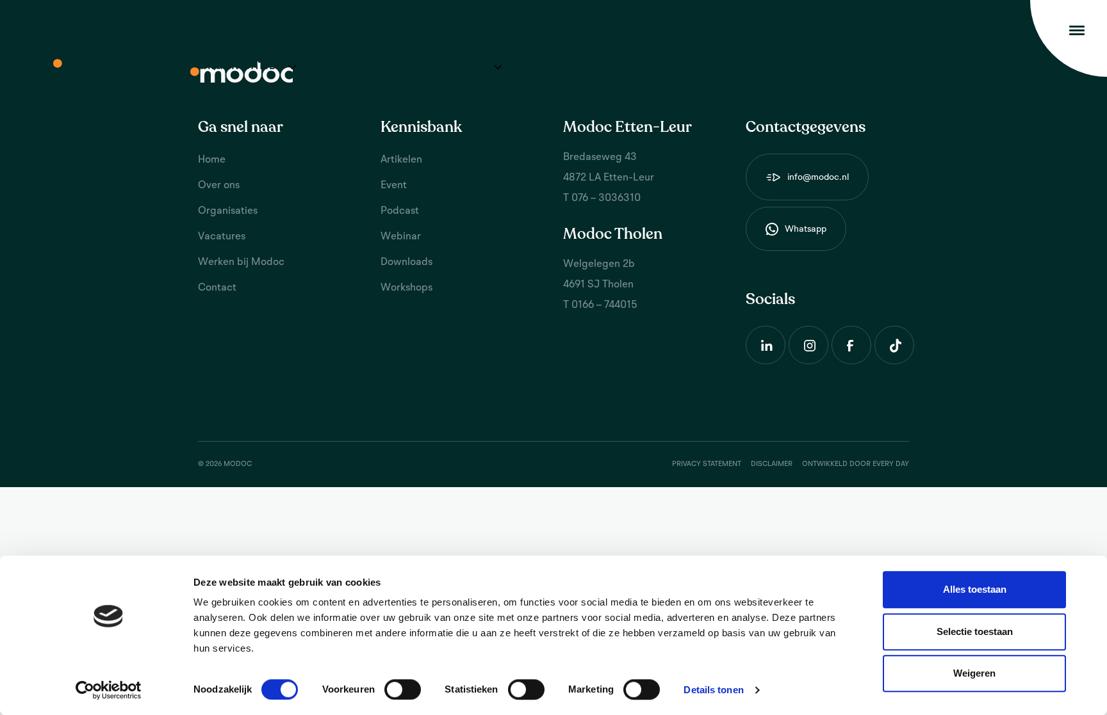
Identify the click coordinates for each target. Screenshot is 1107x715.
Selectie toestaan (975, 631)
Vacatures (364, 66)
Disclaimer (771, 464)
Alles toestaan (974, 589)
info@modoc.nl (818, 177)
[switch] (402, 689)
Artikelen (401, 160)
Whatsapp (805, 229)
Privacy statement (706, 464)
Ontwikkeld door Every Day (855, 464)
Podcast (400, 211)
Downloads (406, 262)
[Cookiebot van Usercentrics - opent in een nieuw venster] (109, 690)
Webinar (401, 237)
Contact (564, 66)
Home (212, 160)
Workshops (406, 288)
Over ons (458, 66)
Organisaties (240, 66)
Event (394, 186)
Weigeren (974, 673)
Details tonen (713, 689)
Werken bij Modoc (241, 262)
